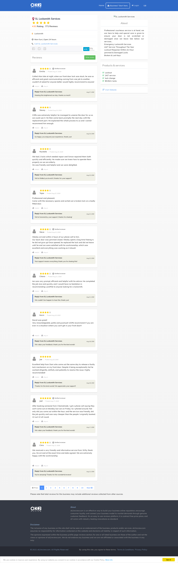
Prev (36, 488)
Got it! (168, 559)
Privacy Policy (141, 549)
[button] (35, 86)
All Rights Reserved (59, 549)
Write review (90, 57)
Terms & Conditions (125, 549)
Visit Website (111, 90)
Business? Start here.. (119, 5)
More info (109, 559)
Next (89, 488)
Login (136, 5)
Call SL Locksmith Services (46, 44)
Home (101, 5)
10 (82, 488)
